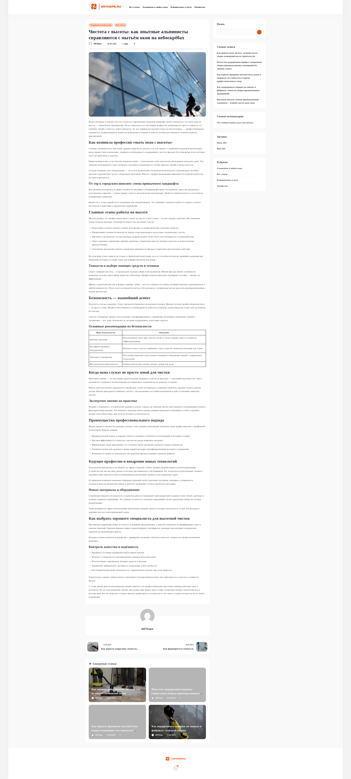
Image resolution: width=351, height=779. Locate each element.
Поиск (221, 24)
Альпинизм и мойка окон (155, 7)
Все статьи (134, 7)
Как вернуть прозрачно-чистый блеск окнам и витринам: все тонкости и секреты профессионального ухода (114, 730)
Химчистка (199, 7)
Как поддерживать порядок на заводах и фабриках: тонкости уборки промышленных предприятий (177, 730)
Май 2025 (221, 149)
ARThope (97, 44)
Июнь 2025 (222, 143)
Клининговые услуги (181, 7)
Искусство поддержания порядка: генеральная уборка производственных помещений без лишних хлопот (176, 693)
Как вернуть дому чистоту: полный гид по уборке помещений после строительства (115, 693)
